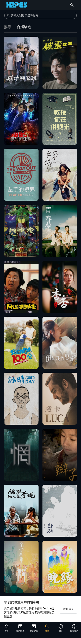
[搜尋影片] (72, 5)
